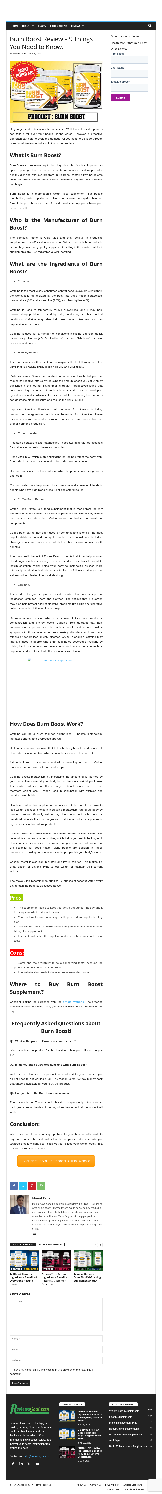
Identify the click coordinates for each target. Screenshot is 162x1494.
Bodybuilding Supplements (124, 1428)
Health (26, 25)
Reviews (75, 25)
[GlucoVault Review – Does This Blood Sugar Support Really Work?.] (67, 1434)
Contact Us (95, 1484)
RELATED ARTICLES (23, 1244)
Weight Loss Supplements (124, 1410)
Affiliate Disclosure (132, 1484)
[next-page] (101, 1245)
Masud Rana (19, 53)
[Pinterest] (32, 1186)
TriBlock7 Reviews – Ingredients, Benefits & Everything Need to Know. (23, 1279)
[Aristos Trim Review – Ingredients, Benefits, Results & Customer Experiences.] (56, 1260)
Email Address (120, 81)
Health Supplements (120, 1416)
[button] (149, 26)
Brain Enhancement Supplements (128, 1446)
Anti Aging (115, 1440)
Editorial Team (112, 1489)
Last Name (117, 67)
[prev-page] (96, 1245)
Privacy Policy (112, 1484)
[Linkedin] (34, 1234)
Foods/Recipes (58, 25)
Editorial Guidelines (134, 1489)
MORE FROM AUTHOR (50, 1244)
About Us (81, 1484)
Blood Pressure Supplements (126, 1434)
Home (15, 25)
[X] (23, 1186)
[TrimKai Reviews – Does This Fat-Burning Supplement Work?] (88, 1260)
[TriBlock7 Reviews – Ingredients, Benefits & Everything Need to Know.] (24, 1260)
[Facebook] (14, 1186)
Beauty (42, 25)
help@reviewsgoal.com (37, 1456)
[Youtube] (37, 1464)
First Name (118, 53)
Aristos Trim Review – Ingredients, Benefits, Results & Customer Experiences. (55, 1279)
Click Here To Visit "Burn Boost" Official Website (56, 1161)
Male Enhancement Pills (123, 1422)
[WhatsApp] (41, 1186)
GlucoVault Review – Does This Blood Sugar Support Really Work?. (89, 1434)
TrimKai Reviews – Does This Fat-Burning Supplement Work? (87, 1277)
